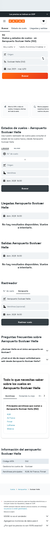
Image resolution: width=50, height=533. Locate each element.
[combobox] (27, 165)
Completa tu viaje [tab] (27, 396)
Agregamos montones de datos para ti (21, 521)
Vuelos (12, 489)
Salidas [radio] (17, 148)
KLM (9, 414)
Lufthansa (11, 425)
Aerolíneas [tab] (10, 396)
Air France (11, 418)
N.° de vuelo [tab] (8, 291)
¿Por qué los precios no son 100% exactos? (23, 525)
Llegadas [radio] (5, 148)
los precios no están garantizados (15, 509)
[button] (47, 14)
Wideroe (10, 429)
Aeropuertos (22, 489)
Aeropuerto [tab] (23, 291)
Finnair (9, 421)
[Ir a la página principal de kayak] (17, 21)
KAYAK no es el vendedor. (15, 516)
